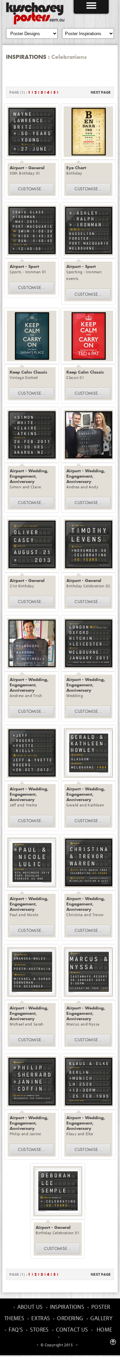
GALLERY (101, 1319)
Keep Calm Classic (28, 372)
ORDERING (70, 1319)
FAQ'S (16, 1330)
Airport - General (27, 167)
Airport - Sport (24, 266)
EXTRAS (40, 1319)
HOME (104, 1330)
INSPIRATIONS (67, 1307)
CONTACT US (72, 1330)
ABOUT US (30, 1307)
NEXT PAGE (101, 92)
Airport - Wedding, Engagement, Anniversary (29, 476)
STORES (39, 1330)
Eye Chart (76, 167)
